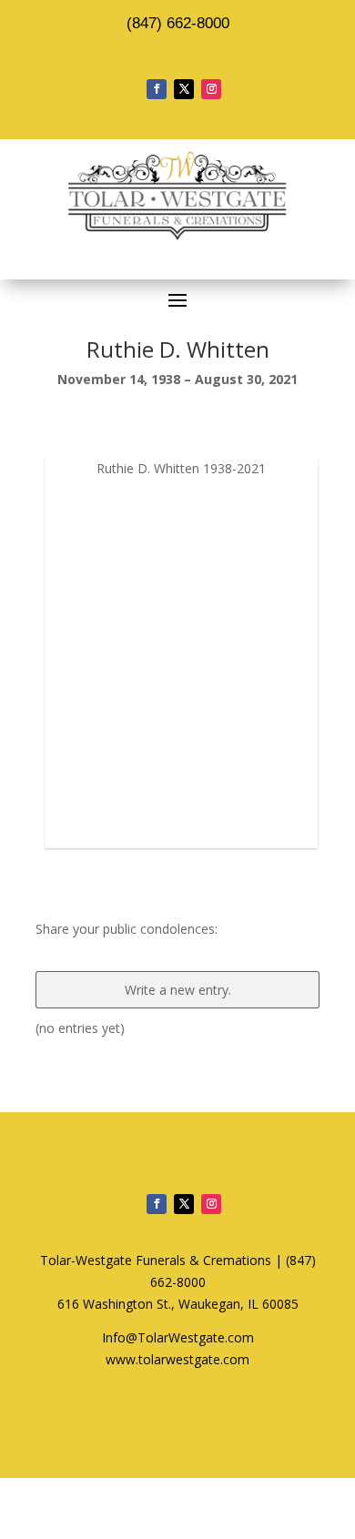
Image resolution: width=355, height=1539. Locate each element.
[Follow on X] (184, 89)
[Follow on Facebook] (157, 89)
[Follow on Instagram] (211, 89)
